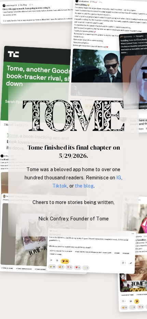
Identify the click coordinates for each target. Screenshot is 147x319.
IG (118, 177)
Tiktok (59, 186)
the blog (84, 186)
